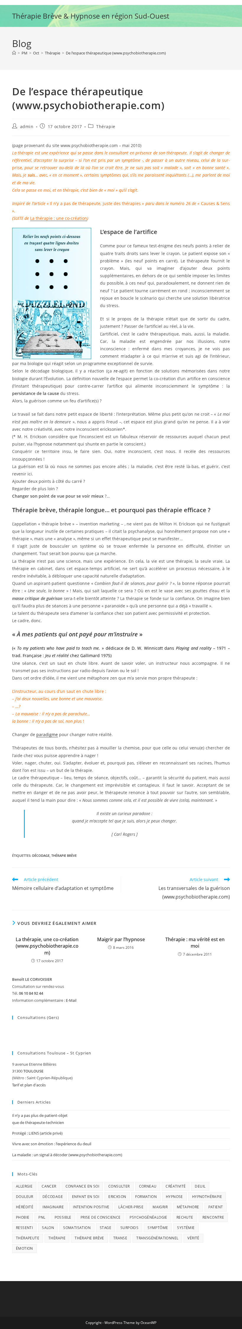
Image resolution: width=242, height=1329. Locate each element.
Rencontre (213, 1217)
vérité (193, 1238)
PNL (41, 1217)
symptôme (158, 1227)
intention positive (91, 1206)
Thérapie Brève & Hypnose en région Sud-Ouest (90, 16)
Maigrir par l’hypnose (121, 939)
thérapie (57, 1238)
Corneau (148, 1186)
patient (215, 1206)
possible (63, 1217)
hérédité (24, 1206)
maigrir (160, 1206)
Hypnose (174, 1196)
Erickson (117, 1196)
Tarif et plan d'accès (29, 1085)
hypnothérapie (207, 1196)
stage (105, 1227)
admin (27, 126)
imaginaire (53, 1206)
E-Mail (71, 1000)
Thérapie (105, 126)
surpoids (129, 1227)
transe (120, 1238)
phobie (22, 1217)
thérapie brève (64, 855)
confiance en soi (82, 1186)
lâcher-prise (130, 1206)
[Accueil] (14, 53)
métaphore (188, 1206)
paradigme (47, 734)
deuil (200, 1186)
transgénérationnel (157, 1238)
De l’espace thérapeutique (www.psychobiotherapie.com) (116, 53)
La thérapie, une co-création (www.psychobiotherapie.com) (47, 946)
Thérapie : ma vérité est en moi (195, 942)
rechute (184, 1217)
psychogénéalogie (148, 1217)
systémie (185, 1227)
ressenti (24, 1227)
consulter (119, 1186)
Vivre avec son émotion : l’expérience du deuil (51, 1143)
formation (146, 1196)
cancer (49, 1186)
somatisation (77, 1227)
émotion (24, 1248)
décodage (41, 855)
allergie (24, 1186)
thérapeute (27, 1238)
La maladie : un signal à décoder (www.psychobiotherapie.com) (67, 1154)
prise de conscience (101, 1217)
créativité (176, 1186)
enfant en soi (85, 1196)
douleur (24, 1196)
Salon (48, 1227)
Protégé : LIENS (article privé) (37, 1133)
